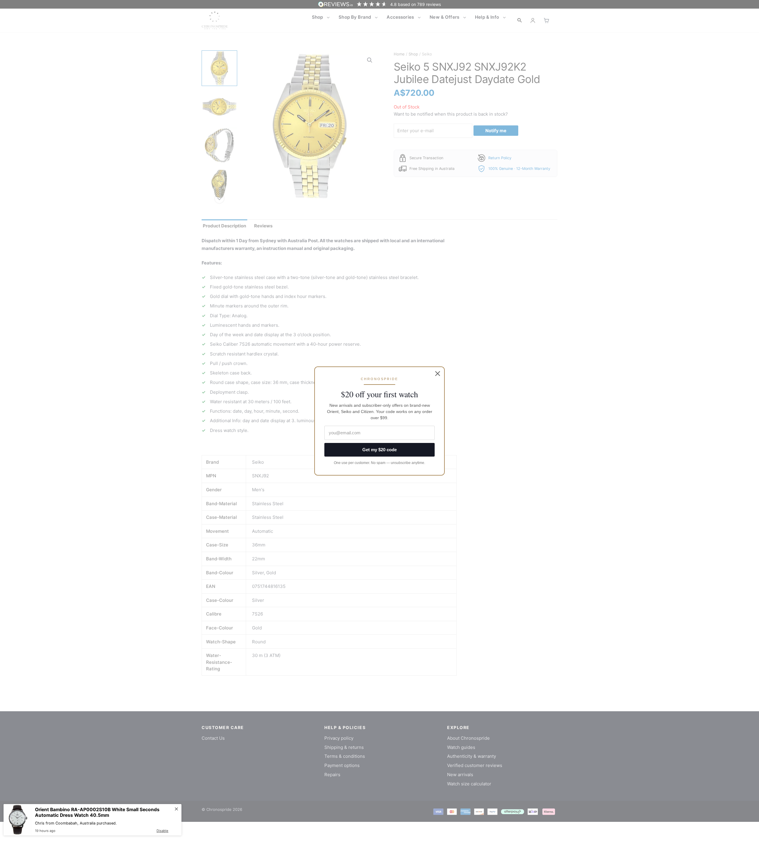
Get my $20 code (379, 449)
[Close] (437, 373)
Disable (162, 831)
